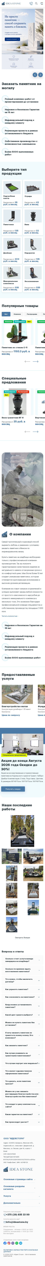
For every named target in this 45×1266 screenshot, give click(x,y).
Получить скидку (13, 789)
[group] (17, 336)
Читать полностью (9, 616)
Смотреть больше (22, 938)
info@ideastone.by (17, 1222)
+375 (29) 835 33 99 (18, 1215)
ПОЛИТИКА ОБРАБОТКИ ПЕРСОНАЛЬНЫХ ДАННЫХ (20, 1251)
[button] (35, 74)
